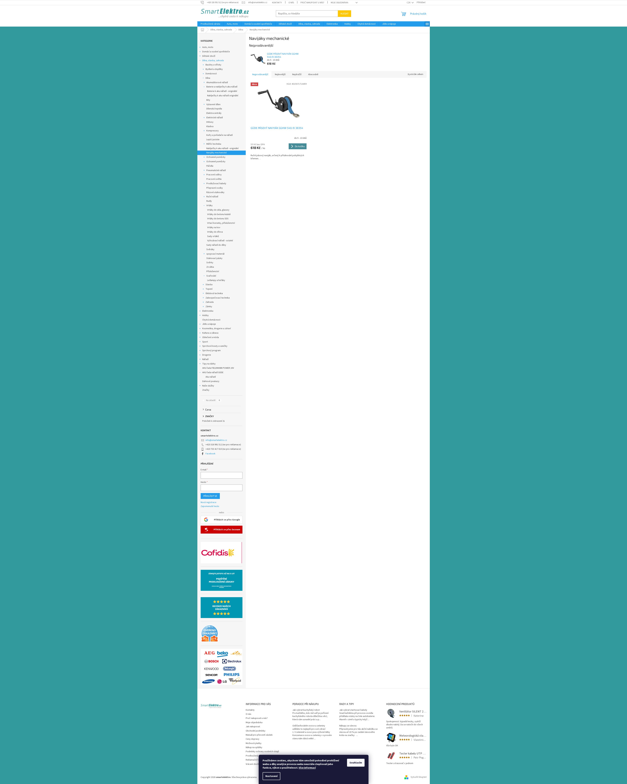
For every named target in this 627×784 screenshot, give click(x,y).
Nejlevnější (280, 74)
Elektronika (207, 311)
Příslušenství (212, 271)
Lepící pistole (212, 139)
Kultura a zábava (210, 333)
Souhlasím (355, 762)
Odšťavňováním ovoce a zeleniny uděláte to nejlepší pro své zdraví (308, 727)
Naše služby (208, 385)
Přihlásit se (210, 496)
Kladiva (209, 126)
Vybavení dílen (213, 104)
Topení (209, 289)
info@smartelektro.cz (216, 440)
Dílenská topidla (214, 108)
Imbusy (209, 122)
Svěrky (209, 262)
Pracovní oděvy (214, 174)
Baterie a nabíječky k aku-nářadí (221, 86)
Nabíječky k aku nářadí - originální (222, 148)
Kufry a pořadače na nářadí (219, 135)
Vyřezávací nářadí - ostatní (220, 240)
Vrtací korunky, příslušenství (221, 223)
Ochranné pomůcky (215, 157)
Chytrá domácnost (211, 319)
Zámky (209, 306)
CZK (409, 2)
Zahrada (210, 302)
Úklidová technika (214, 293)
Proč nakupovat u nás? (312, 2)
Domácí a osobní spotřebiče (216, 51)
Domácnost (211, 73)
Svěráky (210, 249)
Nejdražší (296, 74)
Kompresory (212, 130)
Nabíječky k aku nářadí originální (222, 95)
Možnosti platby (253, 743)
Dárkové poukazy (210, 381)
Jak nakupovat (253, 726)
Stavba (209, 284)
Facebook (210, 453)
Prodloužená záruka (255, 755)
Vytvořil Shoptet (419, 777)
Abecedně (313, 74)
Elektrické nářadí (214, 117)
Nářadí (205, 359)
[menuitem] (210, 24)
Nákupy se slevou (348, 725)
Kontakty (277, 2)
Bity (208, 100)
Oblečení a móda (210, 337)
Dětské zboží (208, 56)
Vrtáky (209, 205)
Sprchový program (211, 350)
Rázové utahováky (215, 192)
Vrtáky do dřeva (215, 232)
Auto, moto (207, 47)
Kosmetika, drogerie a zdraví (216, 328)
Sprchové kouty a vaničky (214, 346)
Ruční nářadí (212, 196)
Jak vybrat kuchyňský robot (306, 710)
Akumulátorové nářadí (217, 82)
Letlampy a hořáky (216, 280)
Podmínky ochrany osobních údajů (262, 751)
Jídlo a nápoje (209, 324)
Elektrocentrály (213, 113)
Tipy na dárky (209, 363)
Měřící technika (213, 144)
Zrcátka (210, 267)
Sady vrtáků (213, 236)
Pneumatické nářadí (216, 170)
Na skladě (213, 400)
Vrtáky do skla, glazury (218, 210)
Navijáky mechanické (216, 152)
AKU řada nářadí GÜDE (212, 372)
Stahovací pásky (214, 258)
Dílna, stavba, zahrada (213, 60)
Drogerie (206, 355)
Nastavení (271, 776)
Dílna (208, 78)
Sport (205, 341)
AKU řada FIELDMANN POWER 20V (218, 368)
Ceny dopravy (252, 739)
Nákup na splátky (254, 747)
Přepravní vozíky (214, 188)
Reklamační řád (253, 760)
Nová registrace (208, 502)
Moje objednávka (339, 2)
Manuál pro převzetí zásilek (259, 735)
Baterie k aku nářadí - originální (222, 91)
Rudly (209, 201)
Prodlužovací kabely (216, 183)
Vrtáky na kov (213, 227)
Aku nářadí (211, 377)
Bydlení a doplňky (214, 69)
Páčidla (209, 166)
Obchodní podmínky (255, 730)
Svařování (211, 276)
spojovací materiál (215, 254)
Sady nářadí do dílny (216, 245)
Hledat (344, 13)
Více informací (307, 768)
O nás (291, 2)
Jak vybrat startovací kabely (353, 710)
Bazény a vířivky (213, 64)
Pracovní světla (213, 179)
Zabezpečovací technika (218, 297)
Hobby (205, 315)
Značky (205, 390)
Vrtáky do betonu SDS (218, 218)
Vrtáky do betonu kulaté (219, 214)
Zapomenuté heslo (210, 506)
